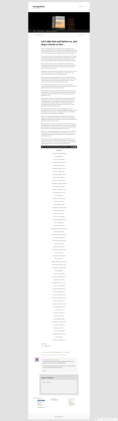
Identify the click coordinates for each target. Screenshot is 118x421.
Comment (73, 391)
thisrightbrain (39, 6)
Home (34, 31)
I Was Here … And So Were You (51, 31)
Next (83, 34)
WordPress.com (72, 405)
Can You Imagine (40, 404)
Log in (70, 401)
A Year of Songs (52, 352)
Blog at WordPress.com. (59, 416)
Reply (44, 370)
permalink (67, 352)
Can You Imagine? (40, 31)
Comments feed (72, 403)
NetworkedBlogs (39, 400)
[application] (59, 147)
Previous (79, 34)
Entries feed (71, 402)
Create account (72, 399)
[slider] (74, 147)
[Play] (42, 147)
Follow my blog (41, 406)
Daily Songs (39, 404)
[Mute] (72, 147)
